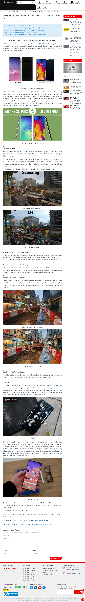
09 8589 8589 (13, 568)
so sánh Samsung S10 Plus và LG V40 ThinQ (44, 524)
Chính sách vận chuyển (29, 570)
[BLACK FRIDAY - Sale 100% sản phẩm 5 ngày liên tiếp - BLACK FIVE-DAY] (66, 91)
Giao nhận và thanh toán (50, 570)
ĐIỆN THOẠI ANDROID (64, 3)
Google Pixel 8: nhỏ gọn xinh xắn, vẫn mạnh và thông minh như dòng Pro (25, 30)
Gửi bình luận (55, 558)
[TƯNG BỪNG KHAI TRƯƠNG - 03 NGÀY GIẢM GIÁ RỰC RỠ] (66, 106)
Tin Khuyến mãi (69, 60)
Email (35, 550)
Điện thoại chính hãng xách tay (37, 520)
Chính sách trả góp (28, 576)
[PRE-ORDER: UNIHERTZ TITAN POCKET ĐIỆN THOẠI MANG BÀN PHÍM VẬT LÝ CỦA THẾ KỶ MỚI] (66, 20)
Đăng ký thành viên (48, 572)
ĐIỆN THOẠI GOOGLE (56, 3)
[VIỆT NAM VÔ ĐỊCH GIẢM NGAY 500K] (73, 68)
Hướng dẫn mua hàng (49, 568)
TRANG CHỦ (39, 3)
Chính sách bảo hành (29, 574)
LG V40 (9, 524)
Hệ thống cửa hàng (8, 571)
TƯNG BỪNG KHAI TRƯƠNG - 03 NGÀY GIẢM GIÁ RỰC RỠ (75, 107)
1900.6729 (54, 514)
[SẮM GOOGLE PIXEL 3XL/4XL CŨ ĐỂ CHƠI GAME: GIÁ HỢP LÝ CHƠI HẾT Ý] (66, 29)
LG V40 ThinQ (52, 390)
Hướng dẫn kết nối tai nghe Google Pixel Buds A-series (20, 25)
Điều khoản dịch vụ (28, 580)
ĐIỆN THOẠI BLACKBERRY (47, 3)
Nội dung (6, 535)
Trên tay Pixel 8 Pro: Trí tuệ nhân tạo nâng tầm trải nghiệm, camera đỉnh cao (26, 34)
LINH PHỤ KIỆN (77, 3)
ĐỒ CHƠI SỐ (45, 8)
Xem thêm (73, 55)
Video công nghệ (69, 16)
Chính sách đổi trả (28, 572)
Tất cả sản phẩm (48, 574)
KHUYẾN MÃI (72, 3)
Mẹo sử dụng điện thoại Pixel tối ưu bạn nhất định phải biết (21, 32)
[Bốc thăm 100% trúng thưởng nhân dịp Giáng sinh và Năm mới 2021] (66, 81)
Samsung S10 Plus (28, 524)
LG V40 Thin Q (42, 44)
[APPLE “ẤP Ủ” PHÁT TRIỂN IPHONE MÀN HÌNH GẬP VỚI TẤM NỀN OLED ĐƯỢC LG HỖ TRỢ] (66, 46)
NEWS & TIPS (39, 8)
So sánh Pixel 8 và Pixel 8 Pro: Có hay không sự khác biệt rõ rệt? (23, 28)
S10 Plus (29, 151)
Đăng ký (78, 592)
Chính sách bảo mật (28, 578)
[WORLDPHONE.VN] (9, 2)
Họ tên (5, 550)
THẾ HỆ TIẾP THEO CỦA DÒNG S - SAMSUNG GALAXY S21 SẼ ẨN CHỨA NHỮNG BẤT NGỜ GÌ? (76, 100)
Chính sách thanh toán (29, 568)
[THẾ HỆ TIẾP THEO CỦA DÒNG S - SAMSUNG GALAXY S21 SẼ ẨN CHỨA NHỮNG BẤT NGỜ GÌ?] (66, 98)
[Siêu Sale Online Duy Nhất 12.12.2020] (66, 87)
